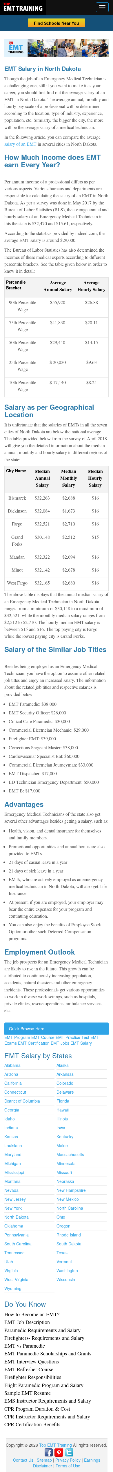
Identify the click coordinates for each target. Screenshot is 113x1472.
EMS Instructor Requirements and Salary (47, 1400)
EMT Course (42, 1037)
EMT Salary (81, 1043)
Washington (67, 1270)
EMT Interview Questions (31, 1361)
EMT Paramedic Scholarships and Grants (47, 1353)
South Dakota (69, 1244)
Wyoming (12, 1288)
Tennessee (14, 1252)
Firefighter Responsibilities (32, 1377)
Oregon (63, 1226)
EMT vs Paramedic (24, 1345)
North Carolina (70, 1208)
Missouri (64, 1172)
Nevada (11, 1190)
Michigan (12, 1163)
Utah (8, 1261)
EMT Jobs (60, 1043)
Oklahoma (13, 1226)
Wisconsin (66, 1279)
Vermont (64, 1261)
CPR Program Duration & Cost (37, 1408)
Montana (12, 1181)
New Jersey (15, 1199)
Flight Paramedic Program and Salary (43, 1385)
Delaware (65, 1092)
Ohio (61, 1217)
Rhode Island (69, 1235)
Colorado (65, 1083)
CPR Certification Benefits (32, 1424)
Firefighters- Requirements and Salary (44, 1337)
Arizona (11, 1074)
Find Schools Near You (56, 23)
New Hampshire (71, 1190)
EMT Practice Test (72, 1037)
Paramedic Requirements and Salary (42, 1330)
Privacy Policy (68, 1460)
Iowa (61, 1127)
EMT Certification (34, 1043)
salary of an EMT (20, 144)
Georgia (11, 1110)
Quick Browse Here (26, 1028)
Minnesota (66, 1163)
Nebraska (65, 1181)
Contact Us (23, 1460)
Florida (63, 1101)
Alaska (63, 1065)
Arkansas (65, 1074)
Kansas (11, 1136)
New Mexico (68, 1199)
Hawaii (63, 1110)
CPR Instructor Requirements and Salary (47, 1416)
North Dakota (16, 1217)
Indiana (11, 1127)
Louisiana (13, 1145)
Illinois (62, 1119)
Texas (62, 1252)
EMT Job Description (27, 1322)
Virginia (11, 1270)
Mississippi (14, 1172)
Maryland (12, 1154)
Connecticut (15, 1092)
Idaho (9, 1119)
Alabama (12, 1065)
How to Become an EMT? (31, 1314)
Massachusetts (70, 1154)
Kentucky (65, 1136)
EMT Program (17, 1037)
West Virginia (16, 1279)
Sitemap (44, 1460)
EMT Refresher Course (28, 1369)
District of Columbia (22, 1101)
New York (13, 1208)
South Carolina (18, 1244)
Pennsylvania (16, 1235)
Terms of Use (68, 1466)
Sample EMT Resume (27, 1392)
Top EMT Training (56, 1445)
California (13, 1083)
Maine (62, 1145)
